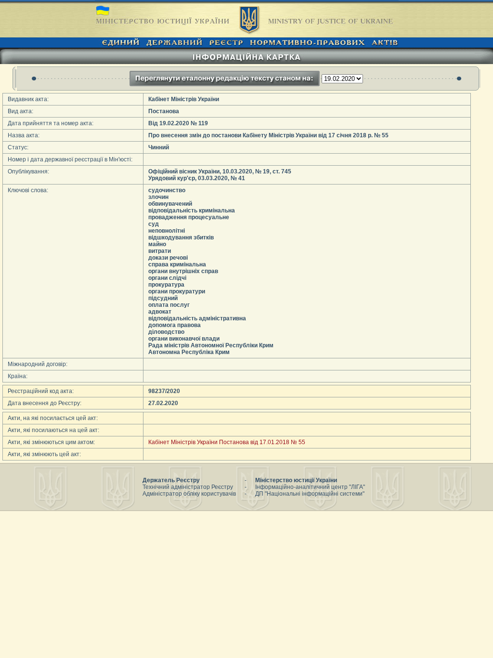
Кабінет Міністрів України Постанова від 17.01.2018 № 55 (226, 442)
